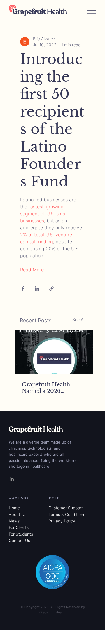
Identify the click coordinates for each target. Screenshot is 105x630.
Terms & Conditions (66, 514)
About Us (17, 514)
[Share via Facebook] (23, 288)
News (14, 520)
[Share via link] (51, 288)
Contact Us (19, 540)
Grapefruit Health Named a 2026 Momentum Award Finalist (47, 387)
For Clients (19, 527)
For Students (21, 534)
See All (78, 319)
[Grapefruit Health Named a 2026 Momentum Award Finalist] (54, 352)
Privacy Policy (61, 520)
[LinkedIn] (12, 479)
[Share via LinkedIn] (37, 288)
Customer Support (65, 507)
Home (14, 507)
